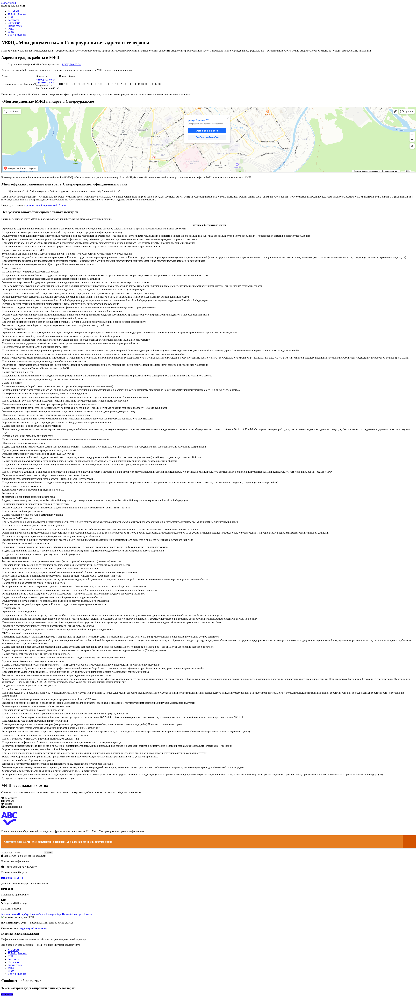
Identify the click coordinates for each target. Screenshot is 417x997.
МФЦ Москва (18, 14)
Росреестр (13, 20)
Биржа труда (15, 25)
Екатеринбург (53, 914)
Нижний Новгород (72, 914)
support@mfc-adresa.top (33, 928)
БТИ (10, 17)
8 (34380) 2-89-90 (45, 82)
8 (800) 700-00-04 (71, 64)
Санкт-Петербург (20, 914)
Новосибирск (37, 914)
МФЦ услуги (8, 2)
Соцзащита (14, 23)
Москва (5, 914)
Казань (88, 914)
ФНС (11, 28)
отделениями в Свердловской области (45, 205)
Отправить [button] (7, 994)
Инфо (11, 31)
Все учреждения (17, 34)
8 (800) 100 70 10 (13, 878)
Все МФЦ (13, 11)
